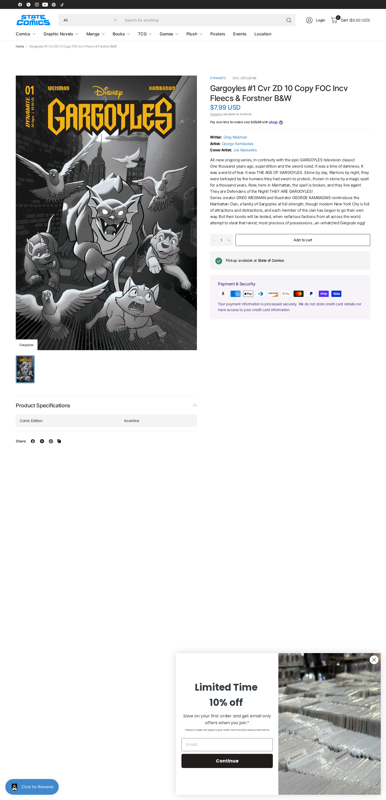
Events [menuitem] (240, 33)
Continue (227, 761)
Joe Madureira (245, 150)
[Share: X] (42, 441)
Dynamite (218, 78)
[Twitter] (28, 4)
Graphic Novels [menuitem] (58, 33)
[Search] (288, 20)
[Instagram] (37, 4)
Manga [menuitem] (93, 33)
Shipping (216, 114)
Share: (21, 441)
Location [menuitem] (262, 33)
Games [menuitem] (166, 33)
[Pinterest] (53, 4)
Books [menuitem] (119, 33)
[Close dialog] (374, 659)
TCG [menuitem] (142, 33)
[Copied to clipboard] (59, 441)
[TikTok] (62, 4)
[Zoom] (187, 85)
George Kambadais (237, 143)
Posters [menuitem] (217, 33)
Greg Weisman (235, 137)
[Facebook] (20, 4)
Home (20, 46)
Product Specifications (43, 405)
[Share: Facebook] (32, 441)
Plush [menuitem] (191, 33)
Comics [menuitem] (23, 33)
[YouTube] (45, 4)
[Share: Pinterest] (51, 441)
